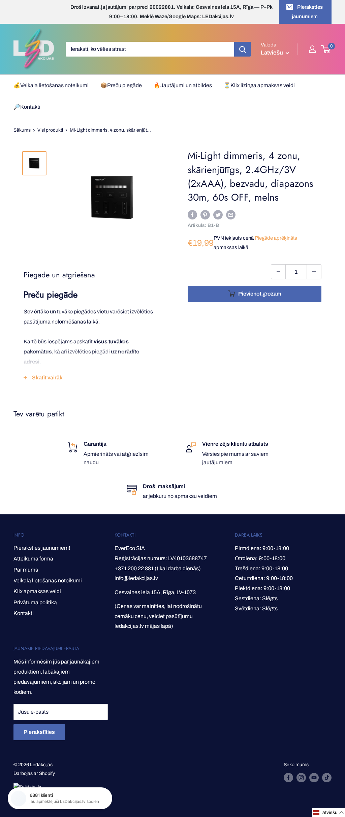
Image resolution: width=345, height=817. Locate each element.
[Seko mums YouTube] (314, 777)
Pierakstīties (39, 732)
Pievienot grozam (259, 294)
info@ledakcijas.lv (136, 578)
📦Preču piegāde (121, 85)
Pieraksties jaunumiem (307, 11)
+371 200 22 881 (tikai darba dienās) (158, 568)
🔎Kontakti (26, 107)
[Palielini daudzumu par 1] (314, 272)
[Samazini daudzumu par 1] (278, 272)
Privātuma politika (35, 602)
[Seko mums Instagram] (301, 777)
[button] (328, 812)
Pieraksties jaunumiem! (41, 548)
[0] (326, 49)
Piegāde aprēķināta (276, 238)
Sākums (22, 130)
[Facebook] (192, 214)
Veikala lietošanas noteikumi (47, 580)
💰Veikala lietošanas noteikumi (51, 85)
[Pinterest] (205, 214)
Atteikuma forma (33, 558)
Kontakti (23, 613)
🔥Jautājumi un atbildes (183, 85)
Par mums (25, 570)
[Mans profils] (312, 49)
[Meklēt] (242, 49)
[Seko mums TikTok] (327, 777)
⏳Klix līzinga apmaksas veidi (259, 85)
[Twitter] (218, 214)
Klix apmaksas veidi (37, 591)
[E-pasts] (231, 214)
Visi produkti (50, 130)
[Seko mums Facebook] (288, 777)
